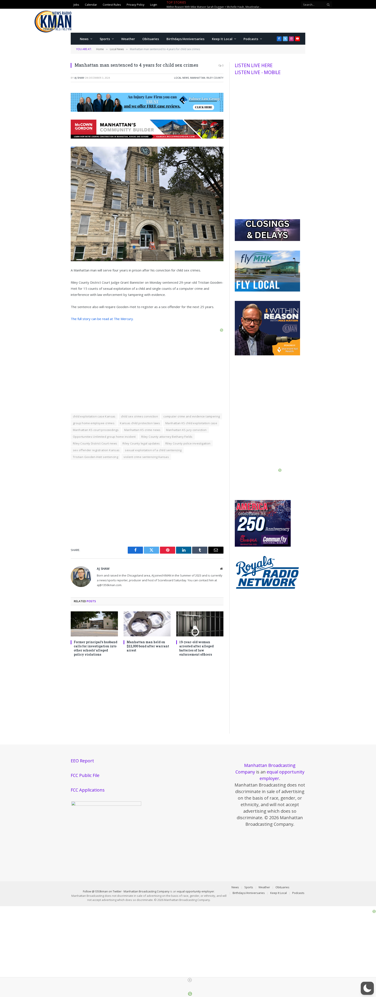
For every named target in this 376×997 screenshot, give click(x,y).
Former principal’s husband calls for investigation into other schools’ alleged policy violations (95, 648)
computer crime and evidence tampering (191, 416)
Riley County (214, 77)
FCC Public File (85, 775)
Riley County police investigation (188, 443)
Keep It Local (222, 39)
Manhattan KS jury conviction (186, 430)
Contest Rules (112, 4)
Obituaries (150, 39)
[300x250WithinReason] (267, 354)
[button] (367, 988)
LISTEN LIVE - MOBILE (258, 72)
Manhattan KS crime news (142, 430)
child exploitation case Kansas (94, 416)
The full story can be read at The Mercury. (102, 319)
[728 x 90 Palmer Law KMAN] (147, 110)
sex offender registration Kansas (96, 450)
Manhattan (197, 77)
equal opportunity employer (195, 891)
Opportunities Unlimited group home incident (104, 437)
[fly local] (267, 290)
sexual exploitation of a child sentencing (153, 450)
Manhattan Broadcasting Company (147, 891)
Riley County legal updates (141, 443)
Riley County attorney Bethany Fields (167, 437)
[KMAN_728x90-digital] (147, 137)
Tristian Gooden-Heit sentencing (95, 457)
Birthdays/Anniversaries (185, 39)
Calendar (91, 4)
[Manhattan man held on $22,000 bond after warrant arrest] (147, 623)
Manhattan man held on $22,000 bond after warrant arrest (229, 4)
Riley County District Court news (95, 443)
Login (153, 4)
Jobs (76, 4)
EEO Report (82, 761)
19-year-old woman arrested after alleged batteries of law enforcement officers (196, 648)
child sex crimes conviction (139, 416)
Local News (181, 77)
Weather (128, 39)
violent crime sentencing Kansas (146, 457)
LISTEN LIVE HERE (254, 65)
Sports (105, 39)
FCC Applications (88, 790)
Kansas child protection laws (140, 423)
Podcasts (250, 39)
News (84, 39)
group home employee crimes (93, 423)
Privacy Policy (135, 4)
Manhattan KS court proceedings (96, 430)
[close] (190, 980)
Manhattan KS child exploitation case (191, 423)
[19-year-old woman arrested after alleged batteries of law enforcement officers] (199, 623)
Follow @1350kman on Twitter (102, 891)
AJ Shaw (79, 77)
